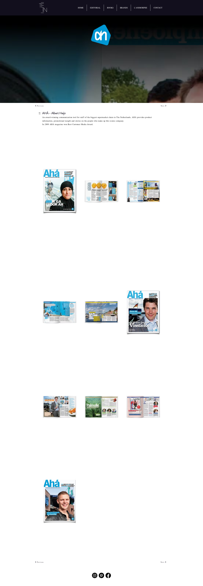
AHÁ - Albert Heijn (54, 113)
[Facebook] (108, 575)
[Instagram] (94, 575)
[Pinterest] (101, 575)
